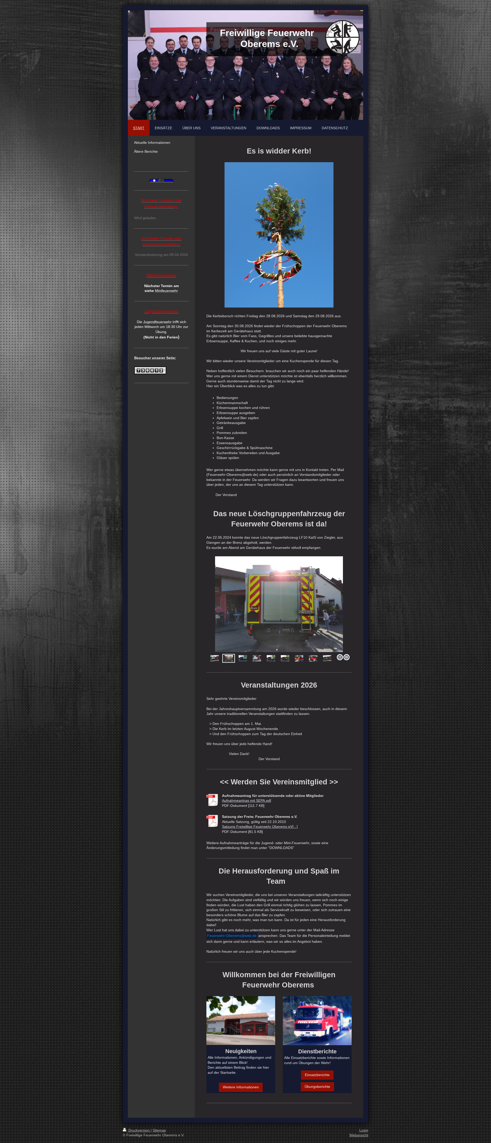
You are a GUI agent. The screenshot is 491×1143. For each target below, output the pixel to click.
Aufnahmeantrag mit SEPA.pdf (246, 800)
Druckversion (139, 1130)
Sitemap (159, 1130)
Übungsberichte (317, 1087)
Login (363, 1130)
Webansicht (358, 1135)
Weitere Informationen (241, 1087)
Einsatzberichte (317, 1075)
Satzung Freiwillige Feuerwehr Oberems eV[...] (260, 826)
